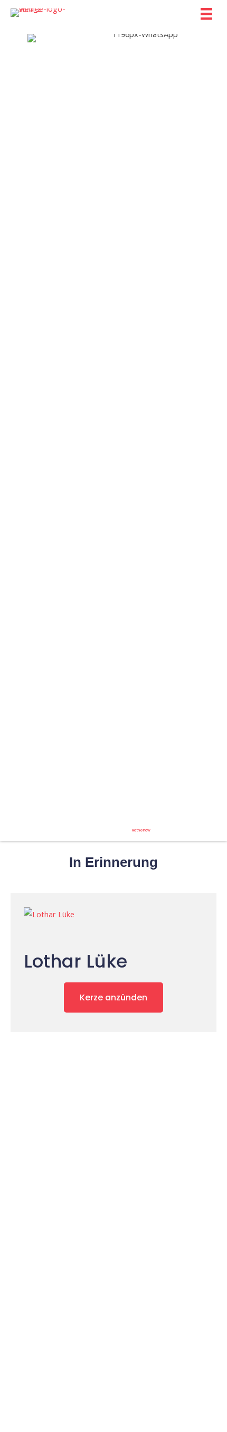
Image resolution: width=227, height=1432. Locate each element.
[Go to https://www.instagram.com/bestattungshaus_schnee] (4, 431)
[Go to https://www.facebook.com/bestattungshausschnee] (18, 431)
